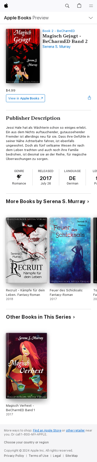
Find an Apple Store (47, 430)
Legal (57, 456)
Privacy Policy (14, 456)
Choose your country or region (26, 442)
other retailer (75, 430)
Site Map (71, 456)
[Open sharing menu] (89, 98)
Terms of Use (38, 456)
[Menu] (91, 6)
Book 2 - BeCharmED (59, 31)
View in (23, 98)
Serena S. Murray (56, 46)
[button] (67, 6)
